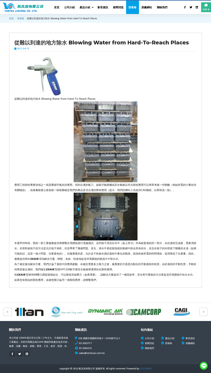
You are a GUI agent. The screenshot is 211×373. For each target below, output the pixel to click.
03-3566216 (85, 348)
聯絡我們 (149, 348)
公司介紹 (149, 338)
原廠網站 (190, 343)
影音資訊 (190, 338)
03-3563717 (85, 343)
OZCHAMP (145, 368)
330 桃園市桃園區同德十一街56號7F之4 (99, 338)
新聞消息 (149, 343)
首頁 (11, 18)
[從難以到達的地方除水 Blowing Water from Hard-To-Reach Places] (44, 76)
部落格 (20, 18)
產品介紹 (169, 338)
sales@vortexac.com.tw (92, 353)
